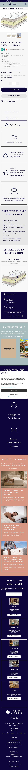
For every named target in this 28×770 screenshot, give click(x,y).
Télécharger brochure (14, 757)
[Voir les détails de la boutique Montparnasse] (13, 622)
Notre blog (14, 728)
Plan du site (14, 754)
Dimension (4, 72)
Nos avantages (14, 725)
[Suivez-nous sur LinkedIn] (17, 718)
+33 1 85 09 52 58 (14, 653)
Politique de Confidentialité (13, 396)
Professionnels (14, 747)
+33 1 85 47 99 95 (14, 674)
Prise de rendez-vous (14, 594)
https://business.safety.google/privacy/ (8, 387)
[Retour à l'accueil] (14, 712)
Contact (14, 737)
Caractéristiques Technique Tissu (14, 733)
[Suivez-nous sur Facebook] (11, 718)
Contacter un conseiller (14, 312)
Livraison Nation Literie (14, 745)
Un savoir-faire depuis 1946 (14, 723)
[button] (26, 373)
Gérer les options (14, 394)
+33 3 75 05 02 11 (14, 695)
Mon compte (14, 752)
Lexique (14, 730)
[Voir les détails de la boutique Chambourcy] (13, 664)
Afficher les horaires (14, 614)
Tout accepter (14, 390)
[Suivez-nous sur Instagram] (14, 718)
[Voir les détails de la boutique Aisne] (13, 685)
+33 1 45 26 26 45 (8, 77)
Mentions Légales (14, 761)
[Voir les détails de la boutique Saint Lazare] (13, 643)
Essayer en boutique (14, 96)
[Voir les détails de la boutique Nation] (13, 601)
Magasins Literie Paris (13, 740)
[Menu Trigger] (7, 4)
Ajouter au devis (14, 89)
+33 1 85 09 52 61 (14, 632)
